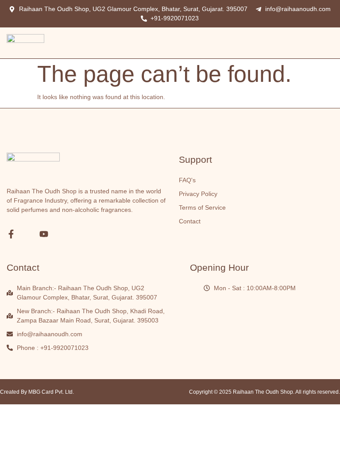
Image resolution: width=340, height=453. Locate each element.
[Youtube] (43, 234)
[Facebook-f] (11, 234)
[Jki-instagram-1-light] (27, 234)
